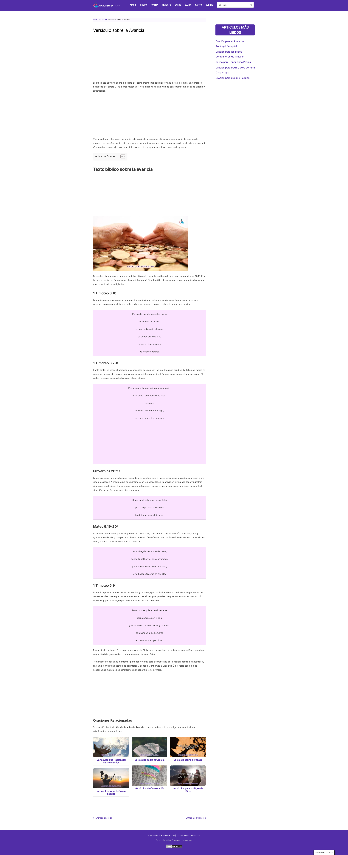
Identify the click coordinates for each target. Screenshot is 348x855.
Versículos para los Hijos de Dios (188, 790)
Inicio (95, 19)
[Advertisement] (149, 59)
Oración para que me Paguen (232, 77)
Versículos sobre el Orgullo (149, 759)
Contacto (159, 840)
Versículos (103, 19)
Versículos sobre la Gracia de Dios (111, 792)
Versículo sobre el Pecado (188, 759)
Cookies (167, 840)
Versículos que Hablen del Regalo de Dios (111, 761)
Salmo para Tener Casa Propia (233, 62)
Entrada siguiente (196, 817)
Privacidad (176, 840)
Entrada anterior (102, 817)
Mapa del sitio (186, 840)
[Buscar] (251, 4)
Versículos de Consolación (149, 788)
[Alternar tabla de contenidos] (121, 156)
